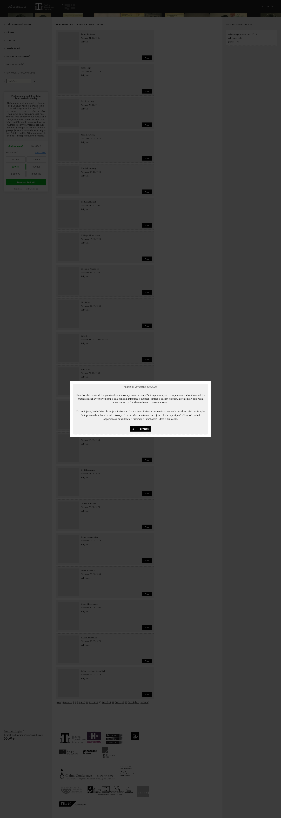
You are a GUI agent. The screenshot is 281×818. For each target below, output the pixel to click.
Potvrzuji (144, 428)
